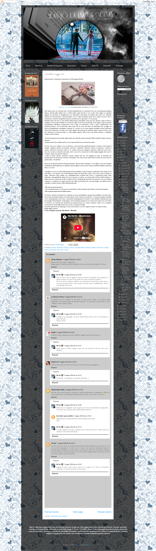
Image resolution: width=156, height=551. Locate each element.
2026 (121, 140)
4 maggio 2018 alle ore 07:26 (74, 390)
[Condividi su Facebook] (75, 245)
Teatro (66, 250)
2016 (121, 309)
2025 (121, 143)
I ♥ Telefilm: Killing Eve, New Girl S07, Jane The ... (125, 190)
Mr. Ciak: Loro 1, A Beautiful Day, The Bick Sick (126, 279)
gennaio (123, 302)
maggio (123, 185)
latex (78, 545)
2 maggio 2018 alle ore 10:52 (72, 259)
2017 (121, 306)
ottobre (123, 171)
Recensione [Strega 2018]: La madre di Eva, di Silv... (126, 262)
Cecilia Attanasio (56, 259)
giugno (123, 182)
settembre (124, 174)
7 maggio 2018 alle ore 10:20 (73, 464)
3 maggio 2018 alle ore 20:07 (68, 362)
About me (38, 66)
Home (28, 66)
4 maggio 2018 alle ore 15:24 (82, 416)
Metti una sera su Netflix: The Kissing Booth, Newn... (126, 208)
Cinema (84, 66)
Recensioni (71, 66)
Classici (71, 247)
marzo (123, 297)
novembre (124, 168)
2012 (121, 320)
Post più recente (51, 512)
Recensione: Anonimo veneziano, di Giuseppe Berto (125, 287)
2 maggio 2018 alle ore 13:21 (73, 297)
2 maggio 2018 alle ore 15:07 (73, 345)
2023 (121, 149)
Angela (53, 332)
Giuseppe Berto (80, 247)
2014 (121, 314)
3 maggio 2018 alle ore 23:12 (73, 375)
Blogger (90, 545)
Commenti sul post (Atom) (59, 516)
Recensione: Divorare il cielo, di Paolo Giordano (126, 246)
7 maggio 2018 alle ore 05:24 (66, 443)
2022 (121, 152)
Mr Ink (58, 275)
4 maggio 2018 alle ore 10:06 (73, 405)
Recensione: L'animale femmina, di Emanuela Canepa (125, 217)
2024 (121, 146)
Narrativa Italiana (90, 247)
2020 (121, 157)
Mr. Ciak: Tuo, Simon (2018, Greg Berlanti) (126, 232)
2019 (121, 160)
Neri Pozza (100, 247)
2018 (121, 163)
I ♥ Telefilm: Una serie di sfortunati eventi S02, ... (125, 254)
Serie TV (95, 66)
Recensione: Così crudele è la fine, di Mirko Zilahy (126, 225)
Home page (78, 512)
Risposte (56, 271)
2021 (121, 154)
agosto (123, 176)
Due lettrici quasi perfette (64, 416)
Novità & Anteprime (54, 66)
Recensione (52, 250)
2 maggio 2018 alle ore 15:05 (73, 275)
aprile (123, 294)
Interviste (107, 66)
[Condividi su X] (73, 245)
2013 (121, 317)
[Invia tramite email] (69, 245)
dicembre (124, 165)
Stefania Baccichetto (58, 390)
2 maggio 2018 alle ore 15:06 (73, 314)
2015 (121, 312)
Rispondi (54, 267)
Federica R (54, 362)
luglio (123, 179)
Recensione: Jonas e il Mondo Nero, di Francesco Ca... (125, 200)
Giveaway (119, 66)
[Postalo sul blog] (71, 245)
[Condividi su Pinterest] (77, 245)
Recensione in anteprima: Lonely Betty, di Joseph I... (125, 239)
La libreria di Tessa (57, 297)
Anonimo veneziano (65, 107)
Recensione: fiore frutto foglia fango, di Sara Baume (125, 270)
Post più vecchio (104, 512)
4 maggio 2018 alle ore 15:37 (73, 427)
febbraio (124, 300)
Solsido (53, 443)
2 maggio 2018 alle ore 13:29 (65, 332)
